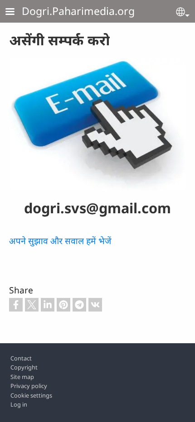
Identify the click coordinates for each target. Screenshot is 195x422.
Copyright (24, 367)
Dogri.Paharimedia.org (78, 11)
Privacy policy (28, 386)
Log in (18, 404)
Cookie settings (31, 395)
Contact (21, 358)
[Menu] (15, 12)
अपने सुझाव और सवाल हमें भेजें (60, 241)
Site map (22, 377)
